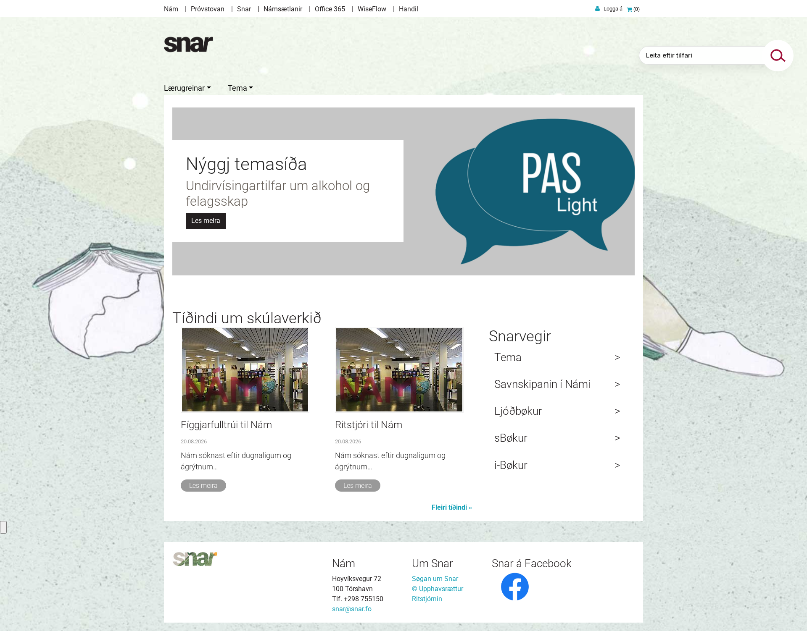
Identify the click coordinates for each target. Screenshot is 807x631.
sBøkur (510, 438)
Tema (508, 357)
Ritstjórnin (427, 599)
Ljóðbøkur (518, 411)
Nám (171, 9)
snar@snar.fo (352, 609)
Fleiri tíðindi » (452, 507)
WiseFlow (372, 9)
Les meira (203, 486)
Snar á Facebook (532, 563)
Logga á (613, 8)
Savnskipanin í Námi (542, 384)
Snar (244, 9)
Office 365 (330, 9)
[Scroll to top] (788, 612)
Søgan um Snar (435, 579)
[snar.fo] (188, 44)
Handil (408, 9)
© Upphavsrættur (437, 589)
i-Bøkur (510, 465)
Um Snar (432, 563)
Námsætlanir (283, 9)
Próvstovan (207, 9)
